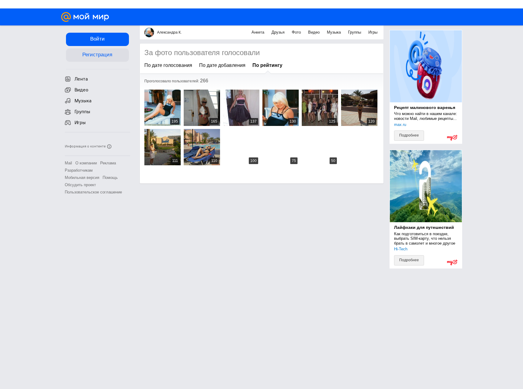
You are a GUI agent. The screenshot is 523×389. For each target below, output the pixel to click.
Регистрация (97, 55)
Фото (297, 32)
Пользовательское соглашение (93, 192)
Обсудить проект (80, 185)
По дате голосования (168, 65)
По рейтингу (267, 65)
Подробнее (409, 135)
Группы (355, 32)
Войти (97, 39)
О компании (86, 163)
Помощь (110, 177)
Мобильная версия (82, 177)
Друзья (278, 32)
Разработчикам (79, 170)
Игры (372, 32)
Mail (68, 163)
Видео (314, 32)
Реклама (108, 163)
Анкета (258, 32)
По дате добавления (222, 65)
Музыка (334, 32)
